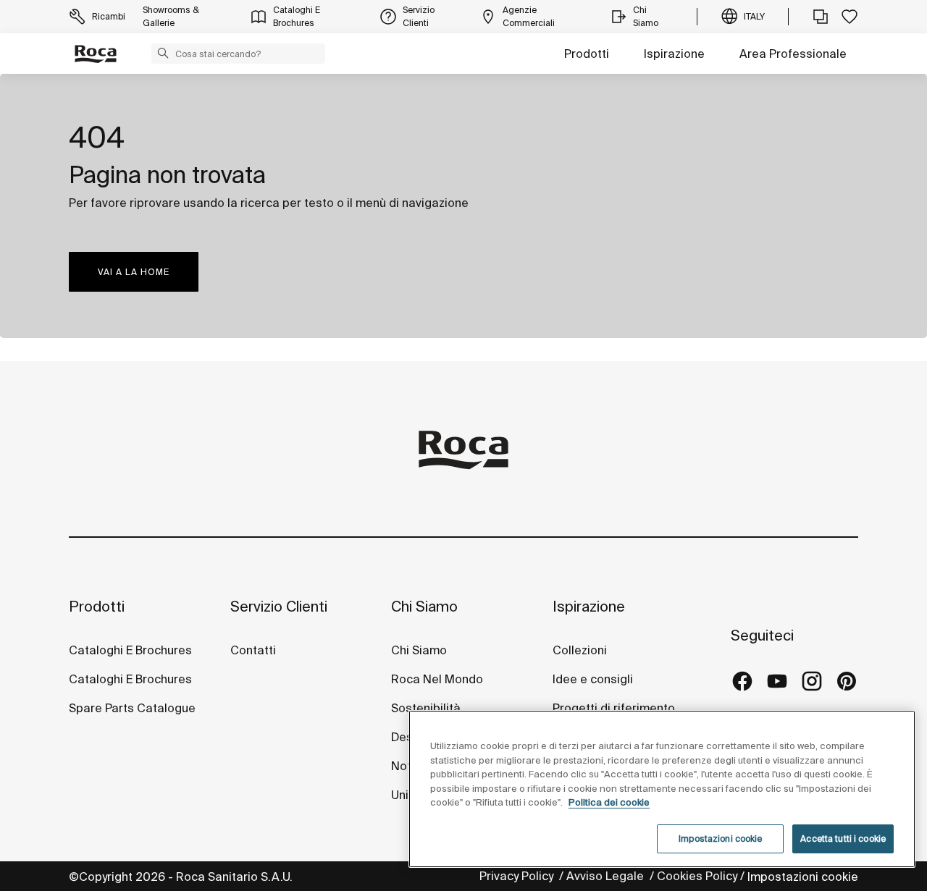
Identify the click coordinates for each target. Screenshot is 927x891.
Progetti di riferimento (614, 707)
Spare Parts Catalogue (132, 707)
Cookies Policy (697, 875)
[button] (163, 53)
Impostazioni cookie (802, 876)
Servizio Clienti (278, 606)
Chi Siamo (424, 606)
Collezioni (580, 649)
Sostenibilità (426, 707)
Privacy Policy (517, 875)
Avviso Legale (606, 875)
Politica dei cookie (609, 802)
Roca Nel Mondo (437, 678)
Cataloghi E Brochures (130, 649)
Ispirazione (674, 53)
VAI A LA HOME (133, 271)
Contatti (253, 649)
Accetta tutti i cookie (843, 838)
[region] (661, 789)
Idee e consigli (593, 678)
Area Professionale (793, 53)
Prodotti (586, 53)
